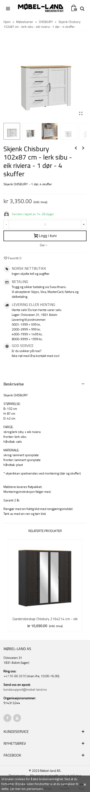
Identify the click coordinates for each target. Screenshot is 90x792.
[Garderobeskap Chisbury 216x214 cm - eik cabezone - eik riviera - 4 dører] (45, 576)
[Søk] (82, 8)
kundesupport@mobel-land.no (25, 689)
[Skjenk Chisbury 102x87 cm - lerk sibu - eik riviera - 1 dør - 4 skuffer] (80, 113)
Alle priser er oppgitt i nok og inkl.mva (55, 775)
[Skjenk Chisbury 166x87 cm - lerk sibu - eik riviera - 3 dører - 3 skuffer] (83, 147)
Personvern (17, 775)
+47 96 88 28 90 (15, 675)
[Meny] (7, 8)
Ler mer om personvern (26, 788)
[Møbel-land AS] (40, 8)
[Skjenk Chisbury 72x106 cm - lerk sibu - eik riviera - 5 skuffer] (75, 147)
